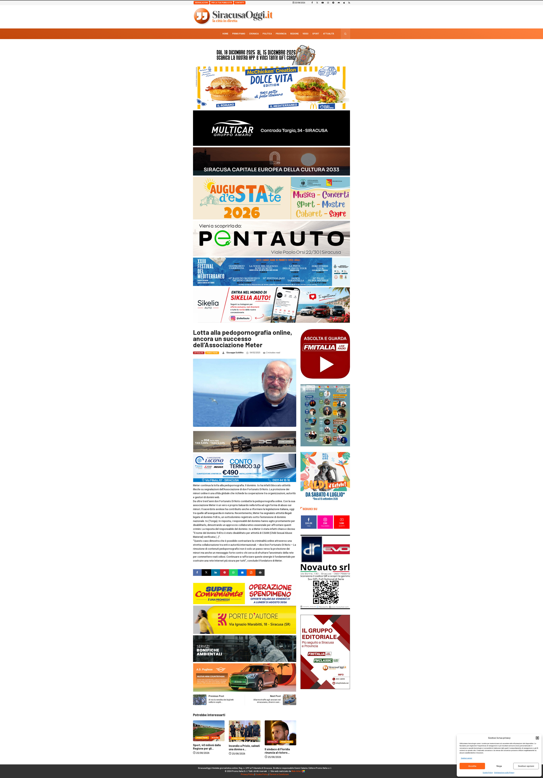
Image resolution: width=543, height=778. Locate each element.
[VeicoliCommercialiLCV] (271, 127)
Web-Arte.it (296, 771)
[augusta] (271, 197)
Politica (267, 34)
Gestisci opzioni (526, 766)
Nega (499, 766)
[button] (537, 738)
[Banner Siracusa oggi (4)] (271, 238)
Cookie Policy (488, 773)
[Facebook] (312, 3)
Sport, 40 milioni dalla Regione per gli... (243, 746)
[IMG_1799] (244, 593)
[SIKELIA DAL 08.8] (271, 304)
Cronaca (254, 34)
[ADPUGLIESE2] (244, 677)
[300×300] (325, 476)
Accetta (472, 766)
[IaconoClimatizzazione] (244, 467)
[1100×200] (271, 161)
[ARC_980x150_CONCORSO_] (271, 54)
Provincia (281, 34)
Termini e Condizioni (279, 774)
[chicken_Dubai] (271, 87)
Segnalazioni (201, 3)
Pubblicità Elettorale (322, 44)
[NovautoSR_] (325, 571)
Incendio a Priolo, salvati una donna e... (280, 747)
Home (225, 34)
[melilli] (325, 415)
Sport (315, 34)
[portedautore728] (244, 619)
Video (305, 34)
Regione (294, 34)
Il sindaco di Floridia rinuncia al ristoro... (205, 750)
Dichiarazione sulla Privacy (504, 773)
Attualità (328, 34)
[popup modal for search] (345, 33)
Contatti (239, 3)
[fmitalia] (271, 271)
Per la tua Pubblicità (221, 3)
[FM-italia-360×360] (325, 353)
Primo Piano (238, 34)
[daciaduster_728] (244, 441)
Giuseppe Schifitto (235, 352)
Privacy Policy (247, 774)
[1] (325, 651)
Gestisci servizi (466, 758)
